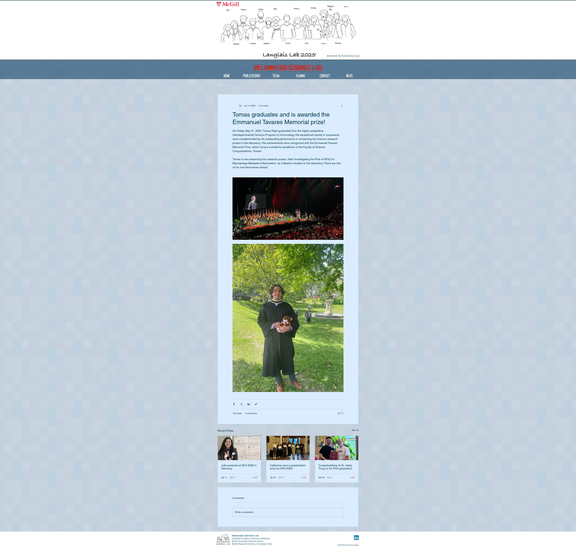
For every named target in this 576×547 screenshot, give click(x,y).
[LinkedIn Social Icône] (356, 537)
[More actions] (342, 105)
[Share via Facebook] (233, 404)
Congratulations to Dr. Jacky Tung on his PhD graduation (335, 467)
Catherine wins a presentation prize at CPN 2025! (288, 467)
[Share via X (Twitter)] (241, 404)
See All (355, 430)
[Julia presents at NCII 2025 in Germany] (239, 448)
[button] (354, 85)
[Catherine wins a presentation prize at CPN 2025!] (288, 448)
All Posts (221, 85)
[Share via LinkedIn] (248, 404)
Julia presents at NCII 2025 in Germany (239, 467)
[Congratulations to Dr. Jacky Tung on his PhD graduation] (336, 448)
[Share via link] (256, 404)
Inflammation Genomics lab (288, 67)
